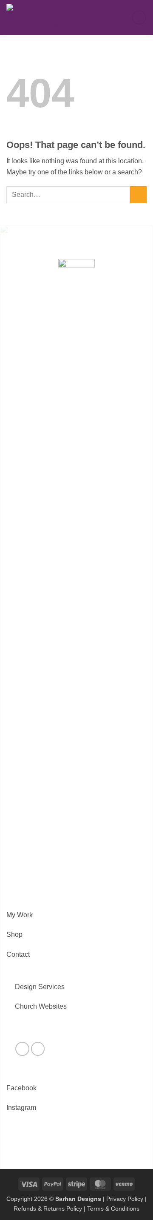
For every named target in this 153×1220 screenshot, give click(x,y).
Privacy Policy (124, 1198)
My (10, 915)
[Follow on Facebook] (22, 1049)
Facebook (21, 1088)
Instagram (21, 1107)
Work (24, 915)
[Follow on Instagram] (38, 1049)
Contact (18, 954)
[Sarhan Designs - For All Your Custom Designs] (51, 17)
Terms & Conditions (113, 1208)
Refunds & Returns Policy (48, 1208)
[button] (139, 18)
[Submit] (138, 194)
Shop (14, 934)
